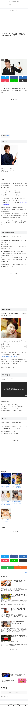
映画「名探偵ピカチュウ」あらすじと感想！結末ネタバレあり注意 (16, 486)
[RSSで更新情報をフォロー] (20, 567)
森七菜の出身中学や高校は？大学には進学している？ (16, 503)
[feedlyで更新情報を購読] (7, 567)
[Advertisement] (14, 20)
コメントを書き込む (14, 692)
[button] (25, 346)
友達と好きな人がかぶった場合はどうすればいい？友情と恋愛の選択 (5, 504)
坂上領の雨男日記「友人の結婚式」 (10, 356)
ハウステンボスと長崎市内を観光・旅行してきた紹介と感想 (5, 486)
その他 (3, 527)
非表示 (7, 135)
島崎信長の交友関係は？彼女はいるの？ (5, 520)
